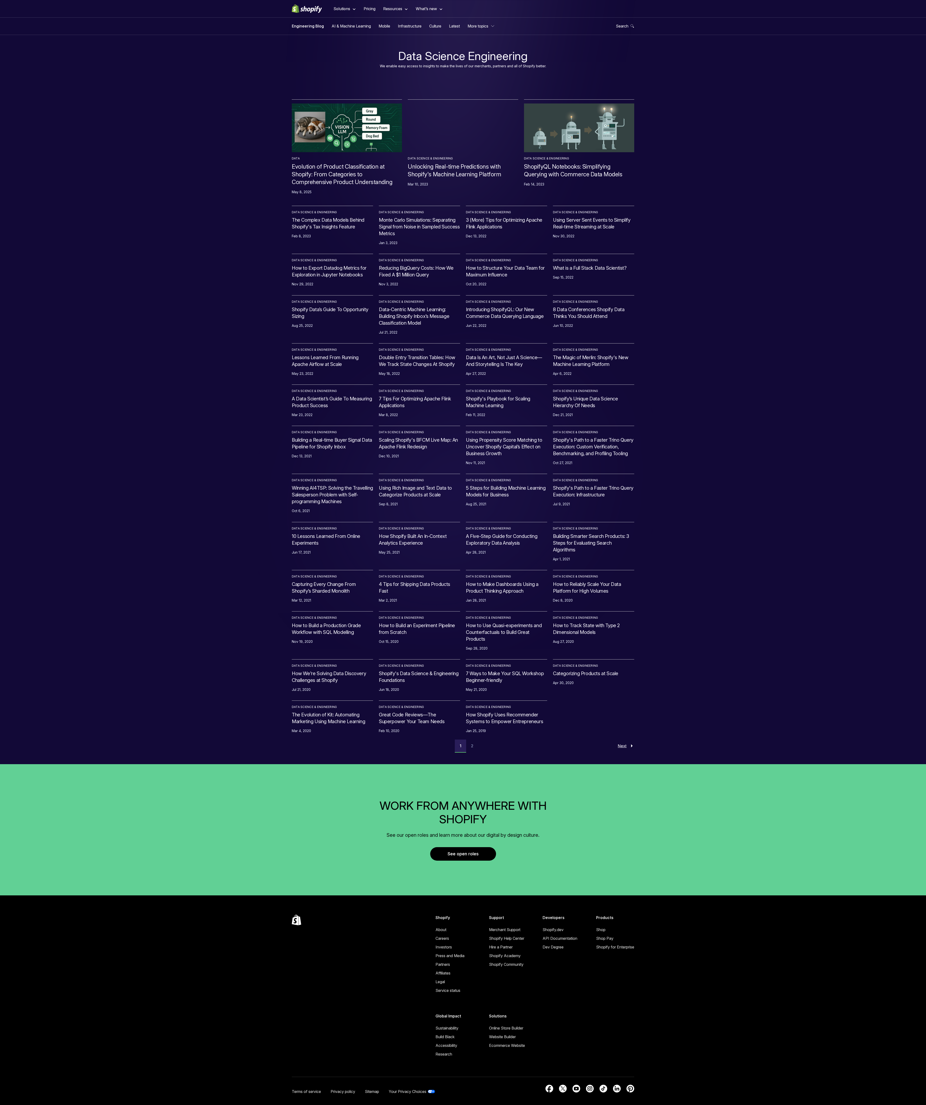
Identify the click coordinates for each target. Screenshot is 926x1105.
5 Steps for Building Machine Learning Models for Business (505, 491)
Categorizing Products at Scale (585, 673)
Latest (454, 26)
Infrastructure (410, 26)
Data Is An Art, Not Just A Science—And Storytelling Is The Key (504, 361)
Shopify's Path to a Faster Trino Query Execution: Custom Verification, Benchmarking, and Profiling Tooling (593, 446)
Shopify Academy (505, 955)
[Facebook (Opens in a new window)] (549, 1088)
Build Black (445, 1036)
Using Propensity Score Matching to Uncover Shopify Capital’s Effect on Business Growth (504, 446)
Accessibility (446, 1045)
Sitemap (372, 1091)
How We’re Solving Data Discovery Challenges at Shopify (329, 677)
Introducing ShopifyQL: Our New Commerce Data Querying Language (505, 313)
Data (296, 158)
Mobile (384, 26)
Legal (440, 981)
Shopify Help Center (506, 938)
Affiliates (443, 973)
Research (444, 1054)
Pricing (369, 8)
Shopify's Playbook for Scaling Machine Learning (498, 402)
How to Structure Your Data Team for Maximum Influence (505, 271)
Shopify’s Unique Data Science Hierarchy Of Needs (585, 402)
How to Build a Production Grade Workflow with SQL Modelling (326, 629)
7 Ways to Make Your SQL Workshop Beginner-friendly (505, 677)
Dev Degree (553, 947)
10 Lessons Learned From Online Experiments (326, 539)
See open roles (463, 853)
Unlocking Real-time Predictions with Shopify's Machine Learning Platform (454, 170)
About (441, 929)
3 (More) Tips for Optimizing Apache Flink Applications (504, 223)
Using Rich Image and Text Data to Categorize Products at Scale (415, 491)
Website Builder (502, 1036)
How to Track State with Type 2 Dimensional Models (586, 629)
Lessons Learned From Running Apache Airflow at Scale (325, 361)
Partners (443, 964)
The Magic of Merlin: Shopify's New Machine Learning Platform (590, 361)
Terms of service (306, 1091)
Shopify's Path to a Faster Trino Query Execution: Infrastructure (593, 491)
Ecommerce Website (507, 1045)
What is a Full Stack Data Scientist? (590, 268)
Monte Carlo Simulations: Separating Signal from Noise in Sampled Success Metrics (419, 226)
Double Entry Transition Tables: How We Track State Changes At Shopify (417, 361)
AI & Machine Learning (351, 26)
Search (622, 26)
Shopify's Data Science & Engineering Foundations (419, 677)
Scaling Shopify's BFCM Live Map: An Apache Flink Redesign (418, 443)
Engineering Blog (308, 26)
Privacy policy (343, 1091)
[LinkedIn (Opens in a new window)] (617, 1088)
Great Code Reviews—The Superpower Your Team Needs (412, 718)
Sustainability (447, 1028)
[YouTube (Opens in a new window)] (576, 1088)
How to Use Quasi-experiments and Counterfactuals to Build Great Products (504, 632)
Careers (442, 938)
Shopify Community (506, 964)
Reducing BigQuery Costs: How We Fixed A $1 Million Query (416, 271)
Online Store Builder (506, 1028)
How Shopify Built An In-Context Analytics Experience (413, 539)
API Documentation (560, 938)
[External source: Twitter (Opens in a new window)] (563, 1088)
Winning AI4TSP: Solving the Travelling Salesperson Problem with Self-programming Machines (332, 494)
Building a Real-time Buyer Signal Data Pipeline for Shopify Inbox (332, 443)
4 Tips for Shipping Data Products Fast (414, 587)
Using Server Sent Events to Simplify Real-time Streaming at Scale (592, 223)
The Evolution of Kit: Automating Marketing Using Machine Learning (328, 718)
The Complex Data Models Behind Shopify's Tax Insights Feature (328, 223)
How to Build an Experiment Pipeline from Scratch (417, 629)
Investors (444, 947)
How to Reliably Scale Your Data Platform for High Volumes (587, 587)
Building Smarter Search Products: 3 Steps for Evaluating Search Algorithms (591, 543)
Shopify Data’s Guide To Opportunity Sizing (330, 313)
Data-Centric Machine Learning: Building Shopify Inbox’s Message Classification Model (414, 316)
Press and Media (450, 955)
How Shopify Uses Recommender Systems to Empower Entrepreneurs (504, 718)
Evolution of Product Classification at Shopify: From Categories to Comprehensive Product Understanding (342, 174)
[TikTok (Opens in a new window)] (603, 1088)
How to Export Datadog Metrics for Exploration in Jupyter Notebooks (329, 271)
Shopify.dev (553, 929)
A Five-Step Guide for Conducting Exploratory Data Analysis (501, 539)
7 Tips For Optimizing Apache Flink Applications (415, 402)
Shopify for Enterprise (615, 947)
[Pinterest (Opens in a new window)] (630, 1088)
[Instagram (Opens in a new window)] (590, 1088)
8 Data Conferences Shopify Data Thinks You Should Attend (589, 313)
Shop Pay (604, 938)
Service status (448, 990)
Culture (435, 26)
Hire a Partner (501, 947)
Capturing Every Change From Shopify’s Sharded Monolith (324, 587)
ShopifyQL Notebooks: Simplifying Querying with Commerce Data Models (573, 170)
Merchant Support (504, 929)
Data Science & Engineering (430, 158)
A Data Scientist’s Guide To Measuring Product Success (332, 402)
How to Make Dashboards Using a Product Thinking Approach (502, 587)
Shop (601, 929)
